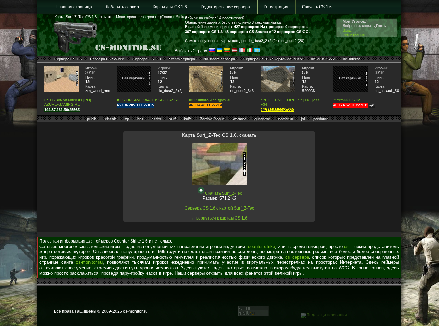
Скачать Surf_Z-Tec (223, 193)
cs (346, 246)
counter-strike (261, 246)
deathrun (285, 119)
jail (303, 119)
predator (320, 119)
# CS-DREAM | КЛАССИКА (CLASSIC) (149, 100)
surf (172, 119)
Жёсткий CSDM (346, 100)
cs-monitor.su (89, 262)
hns (140, 119)
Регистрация (276, 6)
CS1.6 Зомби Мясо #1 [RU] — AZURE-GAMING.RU (70, 102)
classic (111, 119)
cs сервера (297, 257)
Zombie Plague (212, 119)
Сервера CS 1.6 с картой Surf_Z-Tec (219, 208)
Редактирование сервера (225, 6)
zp (127, 119)
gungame (262, 119)
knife (188, 119)
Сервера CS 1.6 (68, 59)
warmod (239, 119)
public (92, 119)
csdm (156, 119)
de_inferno (351, 59)
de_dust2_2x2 (323, 59)
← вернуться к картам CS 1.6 (219, 218)
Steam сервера (182, 59)
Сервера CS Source (107, 59)
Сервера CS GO (146, 59)
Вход (347, 30)
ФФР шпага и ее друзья (209, 100)
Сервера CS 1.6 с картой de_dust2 (273, 59)
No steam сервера (219, 59)
